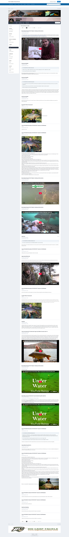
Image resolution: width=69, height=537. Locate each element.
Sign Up (59, 1)
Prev (22, 27)
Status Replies (11, 31)
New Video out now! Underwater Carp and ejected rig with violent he (34, 395)
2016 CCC (23, 236)
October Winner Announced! (27, 295)
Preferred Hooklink (25, 63)
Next (34, 27)
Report (58, 236)
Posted (25, 65)
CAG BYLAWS (33, 4)
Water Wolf (32, 399)
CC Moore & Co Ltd (28, 400)
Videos (10, 40)
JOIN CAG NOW (11, 4)
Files (9, 55)
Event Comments (11, 63)
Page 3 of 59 (39, 27)
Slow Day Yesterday (25, 507)
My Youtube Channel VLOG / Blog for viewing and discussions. (32, 207)
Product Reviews (11, 51)
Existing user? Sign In (53, 1)
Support (25, 4)
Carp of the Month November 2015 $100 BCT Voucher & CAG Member (34, 125)
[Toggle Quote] (22, 67)
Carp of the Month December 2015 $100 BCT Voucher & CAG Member (34, 132)
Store (21, 4)
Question (23, 321)
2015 (22, 105)
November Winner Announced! (27, 104)
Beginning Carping (24, 64)
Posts (10, 47)
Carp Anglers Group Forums (14, 1)
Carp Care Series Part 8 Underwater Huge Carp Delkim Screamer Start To (35, 331)
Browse (15, 4)
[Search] (60, 4)
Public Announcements (25, 237)
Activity (19, 4)
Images (10, 67)
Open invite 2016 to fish (26, 256)
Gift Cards (28, 4)
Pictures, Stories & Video (25, 208)
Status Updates (56, 4)
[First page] (21, 27)
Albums (10, 70)
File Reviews (10, 58)
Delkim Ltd (26, 401)
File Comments (11, 56)
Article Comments (11, 36)
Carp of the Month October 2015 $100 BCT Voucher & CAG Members (34, 492)
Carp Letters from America (26, 445)
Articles (10, 35)
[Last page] (36, 27)
